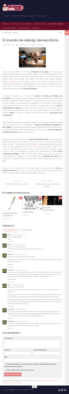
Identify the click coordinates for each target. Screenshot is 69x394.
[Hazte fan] (62, 390)
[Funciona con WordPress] (11, 389)
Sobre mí (5, 24)
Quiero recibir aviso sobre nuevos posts (20, 370)
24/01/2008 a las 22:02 (19, 235)
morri (8, 45)
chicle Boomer (37, 146)
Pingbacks (27, 230)
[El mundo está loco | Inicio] (13, 7)
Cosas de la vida (40, 24)
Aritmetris (35, 28)
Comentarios (11, 230)
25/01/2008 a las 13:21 (21, 270)
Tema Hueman (28, 390)
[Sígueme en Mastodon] (65, 390)
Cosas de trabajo (9, 28)
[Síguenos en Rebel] (59, 390)
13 (21, 198)
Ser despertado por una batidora (10, 214)
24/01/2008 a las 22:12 (19, 244)
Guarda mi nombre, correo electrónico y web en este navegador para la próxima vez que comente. (30, 365)
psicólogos (13, 81)
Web (5, 357)
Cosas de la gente (56, 24)
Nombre (7, 350)
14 (41, 198)
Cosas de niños (25, 24)
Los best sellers (28, 212)
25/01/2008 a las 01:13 (20, 254)
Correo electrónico (40, 350)
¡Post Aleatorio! (24, 28)
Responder (11, 241)
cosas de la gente (10, 33)
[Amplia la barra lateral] (67, 32)
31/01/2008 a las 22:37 (22, 321)
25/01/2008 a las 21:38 (18, 285)
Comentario (9, 338)
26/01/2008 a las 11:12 (21, 309)
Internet (14, 24)
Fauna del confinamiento (48, 209)
